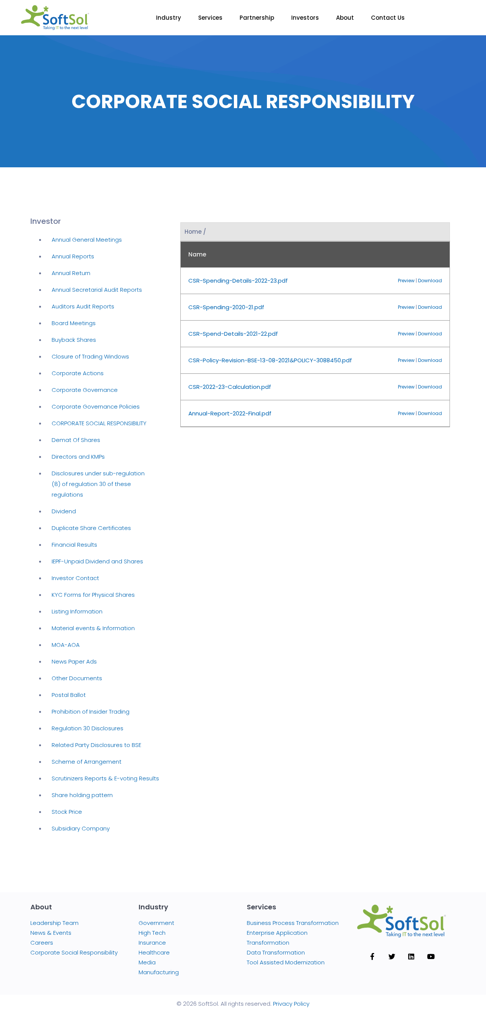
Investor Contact (75, 578)
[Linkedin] (411, 956)
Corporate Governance (85, 390)
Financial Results (74, 545)
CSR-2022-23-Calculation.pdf (229, 387)
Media (147, 962)
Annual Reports (73, 256)
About (345, 18)
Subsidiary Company (81, 828)
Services (210, 18)
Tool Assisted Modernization (286, 962)
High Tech (152, 933)
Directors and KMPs (78, 457)
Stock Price (67, 812)
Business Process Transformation (293, 923)
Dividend (64, 511)
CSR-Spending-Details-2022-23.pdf (238, 281)
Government (156, 923)
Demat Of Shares (76, 440)
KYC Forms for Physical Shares (93, 595)
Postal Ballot (69, 695)
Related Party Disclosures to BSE (96, 745)
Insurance (152, 943)
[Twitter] (391, 956)
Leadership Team (54, 923)
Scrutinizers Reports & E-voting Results (105, 778)
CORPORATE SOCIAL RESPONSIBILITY (99, 423)
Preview (406, 280)
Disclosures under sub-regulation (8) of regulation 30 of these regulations (98, 483)
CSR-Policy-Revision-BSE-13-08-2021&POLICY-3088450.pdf (270, 360)
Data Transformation (276, 952)
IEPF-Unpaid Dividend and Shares (97, 561)
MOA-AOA (66, 645)
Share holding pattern (82, 795)
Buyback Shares (74, 340)
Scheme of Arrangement (87, 762)
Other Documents (77, 678)
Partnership (257, 18)
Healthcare (154, 952)
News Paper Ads (74, 661)
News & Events (50, 933)
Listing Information (77, 611)
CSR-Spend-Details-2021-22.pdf (233, 334)
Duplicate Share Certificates (91, 528)
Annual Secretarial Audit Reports (97, 290)
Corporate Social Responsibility (74, 952)
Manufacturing (159, 972)
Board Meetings (74, 323)
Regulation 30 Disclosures (87, 728)
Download (430, 280)
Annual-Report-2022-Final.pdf (229, 413)
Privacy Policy (291, 1004)
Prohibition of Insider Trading (90, 712)
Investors (305, 18)
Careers (41, 943)
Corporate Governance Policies (96, 406)
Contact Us (388, 18)
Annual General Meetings (87, 240)
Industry (168, 18)
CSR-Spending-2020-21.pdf (226, 307)
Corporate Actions (78, 373)
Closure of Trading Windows (90, 356)
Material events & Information (93, 628)
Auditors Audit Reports (83, 306)
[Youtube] (430, 956)
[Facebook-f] (372, 956)
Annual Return (71, 273)
